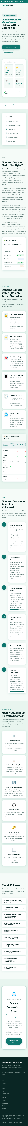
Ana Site (4, 1108)
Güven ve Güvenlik (12, 133)
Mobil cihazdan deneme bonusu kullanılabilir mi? (14, 938)
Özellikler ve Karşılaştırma (13, 125)
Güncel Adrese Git (13, 1041)
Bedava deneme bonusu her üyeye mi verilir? (14, 923)
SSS (3, 1091)
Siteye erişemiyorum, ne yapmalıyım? (14, 930)
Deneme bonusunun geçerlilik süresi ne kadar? (14, 952)
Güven (3, 1088)
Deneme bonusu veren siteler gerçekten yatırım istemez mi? (14, 901)
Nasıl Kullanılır (5, 1086)
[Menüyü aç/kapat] (24, 5)
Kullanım (21, 105)
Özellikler (15, 105)
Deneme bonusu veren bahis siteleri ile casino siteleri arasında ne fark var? (14, 916)
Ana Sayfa (4, 105)
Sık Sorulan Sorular (12, 137)
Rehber (10, 105)
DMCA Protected (18, 1122)
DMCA (3, 1105)
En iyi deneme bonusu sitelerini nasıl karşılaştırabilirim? (14, 960)
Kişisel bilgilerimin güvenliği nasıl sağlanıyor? (14, 945)
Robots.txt (5, 1103)
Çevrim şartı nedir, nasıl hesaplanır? (14, 908)
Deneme (7, 5)
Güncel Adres (10, 141)
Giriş (3, 1081)
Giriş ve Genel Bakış (12, 121)
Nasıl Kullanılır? (8, 52)
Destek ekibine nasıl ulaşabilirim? (14, 967)
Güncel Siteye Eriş (10, 47)
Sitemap (4, 1100)
